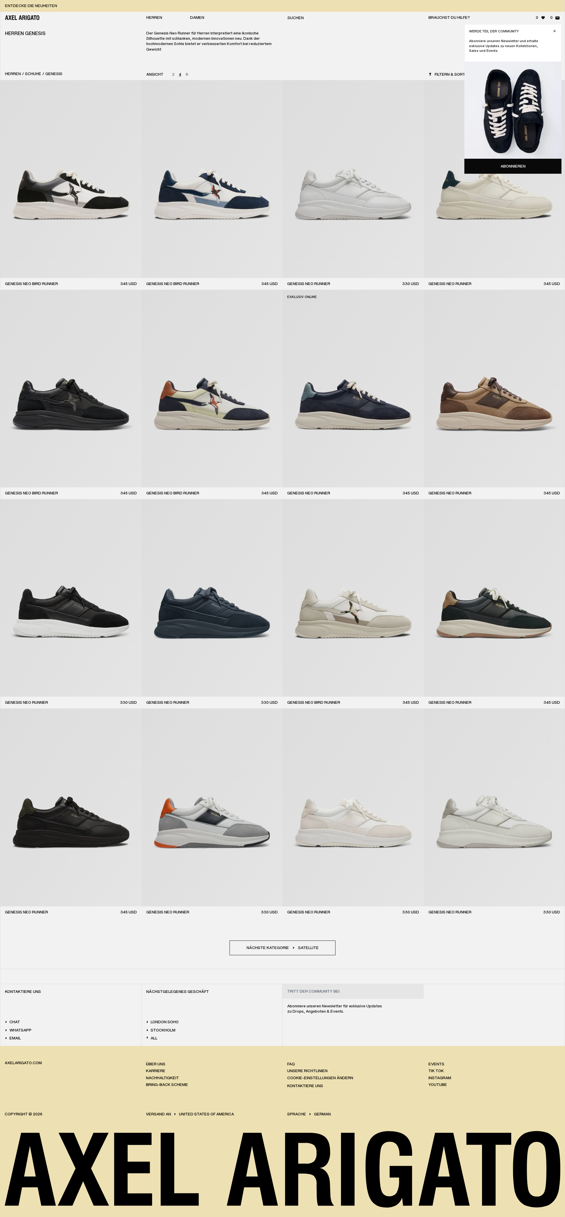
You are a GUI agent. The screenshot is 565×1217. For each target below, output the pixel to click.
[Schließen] (554, 31)
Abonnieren (513, 166)
